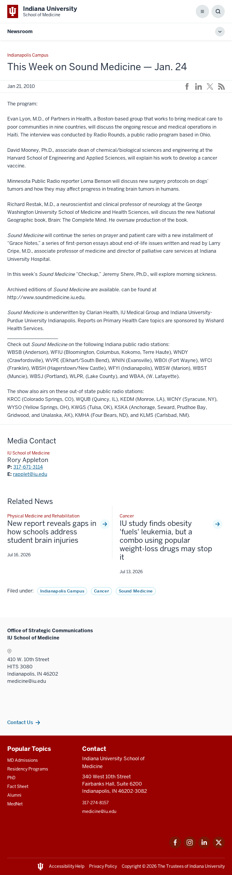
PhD (11, 777)
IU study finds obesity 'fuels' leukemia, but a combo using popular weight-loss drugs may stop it (166, 540)
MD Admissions (22, 760)
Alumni (14, 795)
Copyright (131, 866)
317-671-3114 (28, 467)
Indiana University (207, 866)
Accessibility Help (66, 866)
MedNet (15, 804)
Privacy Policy (103, 866)
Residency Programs (27, 769)
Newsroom (20, 31)
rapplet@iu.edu (30, 474)
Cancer (101, 591)
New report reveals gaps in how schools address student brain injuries (51, 532)
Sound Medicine (136, 591)
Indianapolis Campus (62, 591)
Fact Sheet (17, 786)
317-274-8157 (95, 802)
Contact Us (20, 722)
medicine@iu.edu (99, 811)
